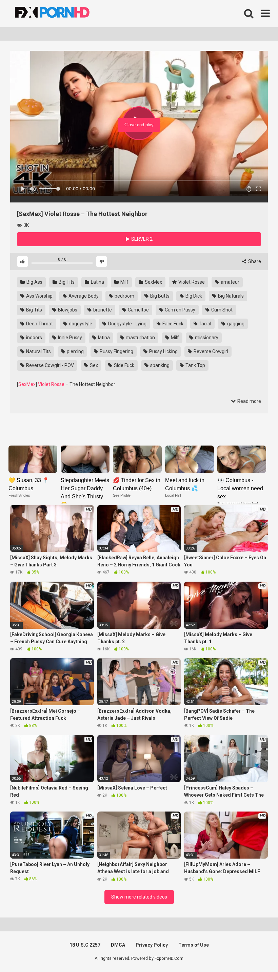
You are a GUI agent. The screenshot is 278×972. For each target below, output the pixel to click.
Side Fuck (123, 365)
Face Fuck (172, 323)
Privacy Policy (152, 945)
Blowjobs (67, 309)
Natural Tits (38, 351)
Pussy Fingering (116, 351)
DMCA (118, 945)
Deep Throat (39, 323)
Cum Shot (221, 309)
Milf (123, 282)
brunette (102, 309)
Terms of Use (193, 945)
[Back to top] (255, 951)
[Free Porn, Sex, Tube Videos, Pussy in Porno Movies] (61, 13)
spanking (159, 365)
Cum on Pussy (179, 309)
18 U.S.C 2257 (85, 945)
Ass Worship (39, 296)
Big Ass (33, 282)
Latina (97, 282)
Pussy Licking (163, 351)
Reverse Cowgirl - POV (49, 365)
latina (103, 337)
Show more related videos (139, 897)
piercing (75, 351)
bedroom (124, 296)
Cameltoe (138, 309)
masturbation (140, 337)
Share (254, 261)
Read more (248, 401)
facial (204, 323)
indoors (33, 337)
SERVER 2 (141, 239)
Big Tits (66, 282)
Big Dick (193, 296)
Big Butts (159, 296)
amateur (229, 282)
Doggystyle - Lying (126, 323)
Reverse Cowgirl (210, 351)
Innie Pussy (69, 337)
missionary (206, 337)
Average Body (83, 296)
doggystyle (80, 323)
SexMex (153, 282)
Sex (93, 365)
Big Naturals (230, 296)
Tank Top (194, 365)
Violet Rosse (191, 282)
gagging (235, 323)
